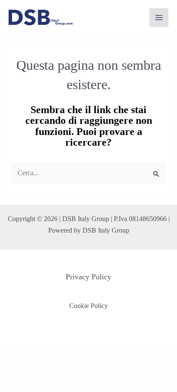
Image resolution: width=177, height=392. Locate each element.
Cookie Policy (88, 305)
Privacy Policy (88, 276)
